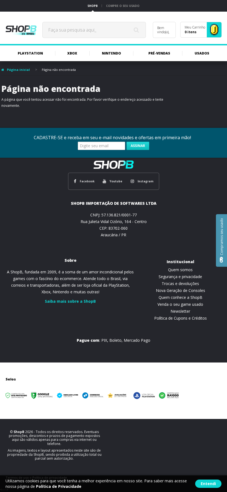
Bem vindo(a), (163, 29)
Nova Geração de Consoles (180, 290)
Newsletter (180, 311)
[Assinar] (138, 146)
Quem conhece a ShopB (180, 297)
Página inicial (18, 70)
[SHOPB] (21, 29)
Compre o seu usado (123, 6)
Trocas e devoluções (180, 283)
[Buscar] (136, 30)
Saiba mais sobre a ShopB (70, 301)
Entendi (208, 483)
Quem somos (180, 269)
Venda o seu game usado (180, 304)
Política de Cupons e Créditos (180, 318)
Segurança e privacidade (180, 276)
